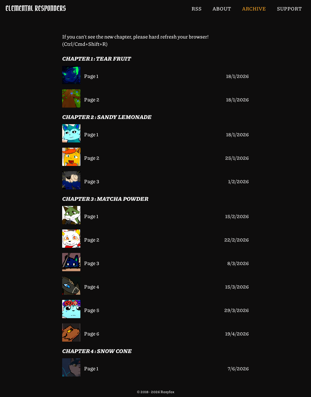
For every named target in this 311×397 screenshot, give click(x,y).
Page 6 (91, 333)
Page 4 (91, 286)
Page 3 (91, 181)
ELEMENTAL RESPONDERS (35, 8)
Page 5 (91, 310)
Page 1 (91, 76)
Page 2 (91, 99)
